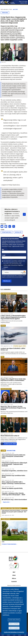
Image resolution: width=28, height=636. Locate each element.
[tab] (3, 450)
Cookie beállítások (14, 619)
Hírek (14, 575)
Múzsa (14, 578)
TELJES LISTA (6, 502)
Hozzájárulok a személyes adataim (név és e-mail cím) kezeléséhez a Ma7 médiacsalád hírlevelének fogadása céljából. (14, 264)
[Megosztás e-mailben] (2, 226)
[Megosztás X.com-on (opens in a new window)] (13, 226)
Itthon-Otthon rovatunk (9, 544)
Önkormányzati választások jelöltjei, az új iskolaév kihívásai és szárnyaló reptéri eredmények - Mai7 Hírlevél (14, 512)
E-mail (3, 255)
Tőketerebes (5, 12)
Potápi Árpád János (7, 232)
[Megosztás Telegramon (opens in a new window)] (9, 226)
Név (3, 249)
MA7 (14, 572)
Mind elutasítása (14, 624)
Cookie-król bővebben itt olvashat (14, 632)
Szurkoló (14, 581)
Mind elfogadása (14, 628)
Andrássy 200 (18, 232)
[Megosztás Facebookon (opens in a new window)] (6, 226)
